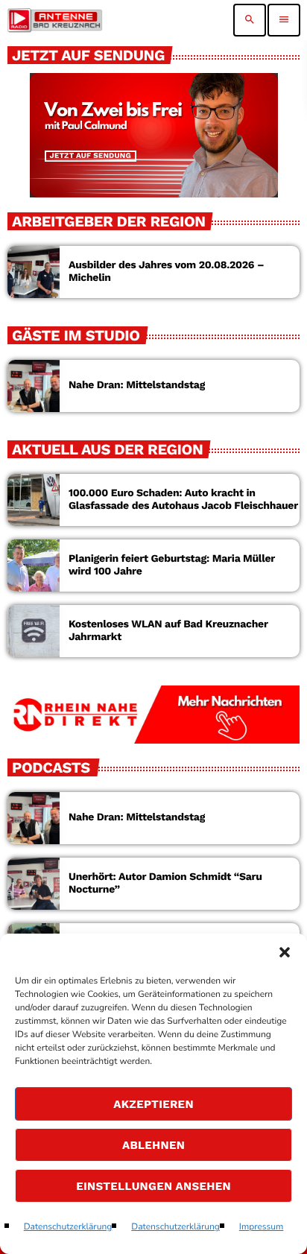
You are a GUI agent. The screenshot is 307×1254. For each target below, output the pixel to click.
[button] (284, 952)
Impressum (261, 1227)
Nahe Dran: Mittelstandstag (137, 385)
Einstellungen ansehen (153, 1186)
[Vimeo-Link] (55, 20)
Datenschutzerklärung (68, 1227)
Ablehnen (153, 1145)
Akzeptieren (153, 1104)
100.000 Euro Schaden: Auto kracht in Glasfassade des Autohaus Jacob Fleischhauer (183, 499)
